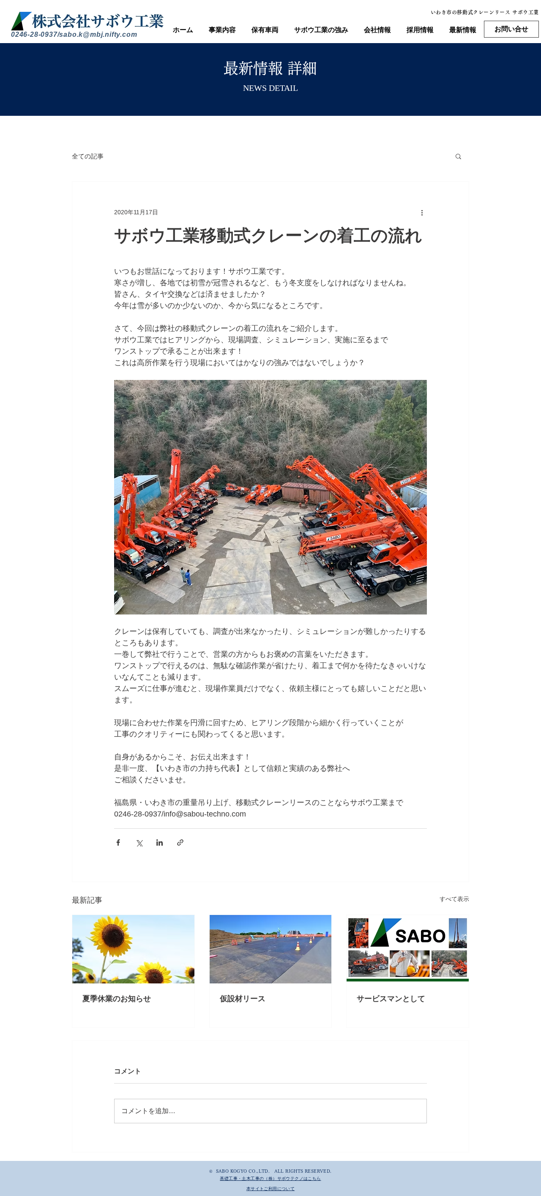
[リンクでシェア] (180, 842)
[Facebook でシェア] (118, 842)
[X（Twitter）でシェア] (139, 842)
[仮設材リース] (271, 949)
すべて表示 (454, 899)
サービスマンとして (391, 998)
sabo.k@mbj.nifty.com (98, 34)
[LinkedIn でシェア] (160, 842)
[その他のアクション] (422, 212)
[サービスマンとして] (408, 949)
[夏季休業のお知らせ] (133, 949)
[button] (458, 156)
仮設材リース (242, 998)
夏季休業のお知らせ (116, 998)
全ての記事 (88, 156)
